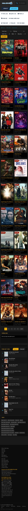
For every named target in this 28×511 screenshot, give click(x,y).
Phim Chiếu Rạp (14, 18)
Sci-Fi (3, 453)
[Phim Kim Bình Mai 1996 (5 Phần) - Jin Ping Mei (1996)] (6, 373)
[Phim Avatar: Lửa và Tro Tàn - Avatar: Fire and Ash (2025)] (20, 263)
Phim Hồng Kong (5, 461)
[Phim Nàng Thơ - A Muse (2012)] (6, 411)
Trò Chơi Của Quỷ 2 (5, 106)
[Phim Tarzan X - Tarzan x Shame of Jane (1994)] (6, 379)
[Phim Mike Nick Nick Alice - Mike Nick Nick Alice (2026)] (7, 120)
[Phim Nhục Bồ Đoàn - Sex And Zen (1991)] (6, 360)
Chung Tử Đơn (5, 467)
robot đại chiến (14, 422)
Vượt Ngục (10, 434)
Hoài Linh (17, 420)
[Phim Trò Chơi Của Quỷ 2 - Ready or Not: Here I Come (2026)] (7, 96)
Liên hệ (7, 506)
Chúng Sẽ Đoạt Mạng (5, 82)
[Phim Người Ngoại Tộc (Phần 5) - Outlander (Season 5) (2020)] (20, 216)
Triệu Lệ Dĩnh (4, 434)
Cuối (22, 328)
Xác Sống (15, 434)
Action (3, 452)
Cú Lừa (16, 297)
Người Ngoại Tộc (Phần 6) (7, 225)
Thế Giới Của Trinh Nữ (14, 352)
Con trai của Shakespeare (7, 177)
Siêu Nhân (12, 426)
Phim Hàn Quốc (5, 460)
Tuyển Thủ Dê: (4, 153)
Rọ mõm (3, 273)
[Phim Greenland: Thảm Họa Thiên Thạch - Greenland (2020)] (7, 311)
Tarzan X (11, 377)
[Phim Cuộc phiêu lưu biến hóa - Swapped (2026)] (7, 48)
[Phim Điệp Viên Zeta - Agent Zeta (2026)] (20, 144)
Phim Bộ (4, 18)
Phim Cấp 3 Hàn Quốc (5, 422)
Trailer (12, 23)
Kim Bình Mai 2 (12, 396)
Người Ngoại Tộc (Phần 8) (7, 201)
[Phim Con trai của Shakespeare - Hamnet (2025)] (7, 168)
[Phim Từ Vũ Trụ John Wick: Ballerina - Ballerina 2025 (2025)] (20, 120)
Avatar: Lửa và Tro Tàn (20, 273)
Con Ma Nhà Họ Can (19, 106)
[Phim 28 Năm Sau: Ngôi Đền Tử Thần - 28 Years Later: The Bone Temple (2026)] (20, 311)
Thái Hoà (16, 432)
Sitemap (18, 506)
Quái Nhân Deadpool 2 (6, 472)
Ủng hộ (2, 506)
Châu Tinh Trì (4, 420)
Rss (2, 507)
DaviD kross (14, 27)
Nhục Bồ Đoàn (12, 358)
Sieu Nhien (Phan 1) (21, 422)
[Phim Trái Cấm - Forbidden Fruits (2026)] (20, 48)
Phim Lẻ (21, 13)
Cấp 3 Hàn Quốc (11, 420)
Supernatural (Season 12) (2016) (7, 432)
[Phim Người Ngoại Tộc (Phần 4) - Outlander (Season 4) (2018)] (7, 240)
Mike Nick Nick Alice (5, 129)
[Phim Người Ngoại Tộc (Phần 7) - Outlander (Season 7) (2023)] (20, 192)
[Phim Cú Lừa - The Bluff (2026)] (20, 287)
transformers (22, 432)
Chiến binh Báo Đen (6, 475)
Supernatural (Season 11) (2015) (7, 430)
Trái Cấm (17, 58)
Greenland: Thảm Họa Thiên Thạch (7, 321)
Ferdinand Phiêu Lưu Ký (20, 82)
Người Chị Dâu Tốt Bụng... (14, 384)
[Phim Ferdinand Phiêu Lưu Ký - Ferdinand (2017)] (20, 72)
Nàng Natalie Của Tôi (13, 403)
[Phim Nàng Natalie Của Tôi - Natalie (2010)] (6, 405)
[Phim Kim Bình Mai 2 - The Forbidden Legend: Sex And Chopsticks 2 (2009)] (6, 398)
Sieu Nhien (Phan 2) (5, 424)
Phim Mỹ (3, 458)
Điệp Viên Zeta (18, 153)
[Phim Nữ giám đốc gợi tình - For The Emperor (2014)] (6, 366)
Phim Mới (5, 23)
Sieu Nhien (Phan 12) (5, 426)
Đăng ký (6, 8)
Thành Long (4, 465)
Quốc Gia (13, 13)
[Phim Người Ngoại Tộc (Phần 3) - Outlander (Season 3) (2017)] (20, 240)
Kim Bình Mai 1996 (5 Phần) (15, 371)
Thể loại (5, 13)
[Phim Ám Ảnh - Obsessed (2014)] (6, 392)
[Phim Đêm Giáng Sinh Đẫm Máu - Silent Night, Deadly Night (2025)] (7, 287)
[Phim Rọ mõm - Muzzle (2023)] (7, 263)
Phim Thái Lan (5, 463)
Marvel (21, 420)
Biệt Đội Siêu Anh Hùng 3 (7, 470)
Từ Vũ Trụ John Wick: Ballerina (21, 129)
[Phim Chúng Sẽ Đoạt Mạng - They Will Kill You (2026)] (7, 72)
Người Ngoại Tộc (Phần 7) (20, 201)
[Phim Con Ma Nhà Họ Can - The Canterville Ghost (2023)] (20, 96)
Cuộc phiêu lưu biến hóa (6, 58)
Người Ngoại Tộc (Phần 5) (20, 225)
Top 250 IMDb (20, 23)
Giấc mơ (17, 177)
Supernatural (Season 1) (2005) (7, 428)
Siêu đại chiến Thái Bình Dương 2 (9, 473)
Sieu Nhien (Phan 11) (14, 424)
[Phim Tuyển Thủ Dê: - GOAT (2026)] (7, 144)
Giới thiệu (13, 506)
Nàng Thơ (11, 409)
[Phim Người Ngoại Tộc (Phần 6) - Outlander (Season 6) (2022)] (7, 216)
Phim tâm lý (4, 455)
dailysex (24, 506)
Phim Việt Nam (5, 464)
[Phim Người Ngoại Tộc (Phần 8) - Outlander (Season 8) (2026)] (7, 192)
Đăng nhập (14, 8)
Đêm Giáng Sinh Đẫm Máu (7, 297)
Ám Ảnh (10, 390)
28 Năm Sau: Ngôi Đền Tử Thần (21, 321)
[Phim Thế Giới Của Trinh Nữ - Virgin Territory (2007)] (6, 354)
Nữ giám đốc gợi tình (13, 364)
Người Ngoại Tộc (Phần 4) (7, 249)
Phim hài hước (5, 456)
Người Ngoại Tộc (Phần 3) (20, 249)
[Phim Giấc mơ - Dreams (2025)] (20, 168)
